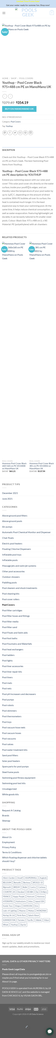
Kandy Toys (8, 906)
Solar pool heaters (11, 761)
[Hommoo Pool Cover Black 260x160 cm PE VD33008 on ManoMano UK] (14, 350)
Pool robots (8, 705)
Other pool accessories (13, 571)
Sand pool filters (10, 755)
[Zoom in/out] (11, 1021)
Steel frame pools (10, 772)
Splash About (33, 915)
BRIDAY (16, 887)
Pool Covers (26, 78)
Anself (20, 878)
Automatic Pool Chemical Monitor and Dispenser (26, 532)
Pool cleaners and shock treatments (19, 588)
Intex (30, 901)
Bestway (26, 882)
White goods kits (10, 794)
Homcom (30, 896)
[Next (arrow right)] (11, 1033)
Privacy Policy (9, 847)
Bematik (17, 882)
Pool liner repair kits (12, 671)
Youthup (9, 126)
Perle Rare (21, 915)
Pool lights (7, 660)
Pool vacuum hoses (11, 733)
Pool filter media (10, 621)
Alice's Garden (9, 878)
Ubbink (38, 920)
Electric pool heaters (12, 543)
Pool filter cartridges (12, 610)
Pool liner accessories (12, 666)
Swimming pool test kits (14, 783)
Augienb (43, 878)
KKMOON (27, 906)
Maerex (22, 911)
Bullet (25, 887)
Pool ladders (8, 655)
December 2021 (10, 493)
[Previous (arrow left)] (3, 1033)
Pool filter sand (9, 627)
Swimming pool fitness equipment (18, 777)
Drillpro (44, 892)
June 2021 (7, 498)
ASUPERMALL (31, 878)
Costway (42, 887)
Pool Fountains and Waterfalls (17, 643)
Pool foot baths (9, 638)
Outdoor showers (11, 576)
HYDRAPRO (8, 901)
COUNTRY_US (9, 892)
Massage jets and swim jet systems (19, 565)
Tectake (21, 920)
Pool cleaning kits (10, 593)
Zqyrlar (23, 925)
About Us (7, 837)
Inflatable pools (10, 560)
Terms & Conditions (12, 852)
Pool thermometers (11, 716)
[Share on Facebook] (10, 132)
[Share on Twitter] (15, 132)
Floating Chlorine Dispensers (16, 549)
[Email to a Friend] (20, 132)
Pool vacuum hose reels (13, 727)
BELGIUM (7, 882)
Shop (14, 78)
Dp (37, 892)
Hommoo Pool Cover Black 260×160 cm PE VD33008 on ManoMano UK (14, 466)
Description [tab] (8, 150)
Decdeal (21, 892)
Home (5, 78)
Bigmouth (7, 887)
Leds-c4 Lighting (10, 911)
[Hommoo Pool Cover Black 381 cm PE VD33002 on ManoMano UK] (41, 350)
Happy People (18, 896)
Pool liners (7, 677)
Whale (5, 925)
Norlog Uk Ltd (9, 915)
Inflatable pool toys (11, 554)
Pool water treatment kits (14, 749)
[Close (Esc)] (3, 1021)
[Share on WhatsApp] (4, 132)
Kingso (18, 906)
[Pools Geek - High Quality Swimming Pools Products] (28, 13)
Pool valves (7, 744)
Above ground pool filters (14, 515)
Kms (36, 906)
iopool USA (39, 901)
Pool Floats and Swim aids (15, 632)
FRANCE (6, 896)
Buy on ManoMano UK (19, 109)
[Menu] (4, 12)
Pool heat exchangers (12, 649)
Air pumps (7, 526)
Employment (8, 842)
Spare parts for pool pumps (15, 766)
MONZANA (41, 911)
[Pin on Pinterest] (25, 132)
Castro (33, 887)
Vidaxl (46, 920)
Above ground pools (12, 521)
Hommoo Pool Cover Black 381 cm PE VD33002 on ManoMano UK (41, 466)
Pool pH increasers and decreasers (19, 694)
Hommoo (41, 896)
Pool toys (6, 722)
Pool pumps (8, 699)
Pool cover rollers (10, 599)
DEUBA (30, 892)
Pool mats (7, 682)
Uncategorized (9, 788)
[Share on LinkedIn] (30, 132)
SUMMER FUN (9, 920)
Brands (5, 815)
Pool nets (6, 688)
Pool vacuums (9, 738)
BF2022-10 (38, 882)
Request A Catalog (11, 810)
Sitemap (6, 820)
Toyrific (30, 920)
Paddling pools (9, 582)
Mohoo (31, 911)
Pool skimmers (9, 710)
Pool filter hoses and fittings (16, 615)
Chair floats (8, 537)
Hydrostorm (21, 901)
